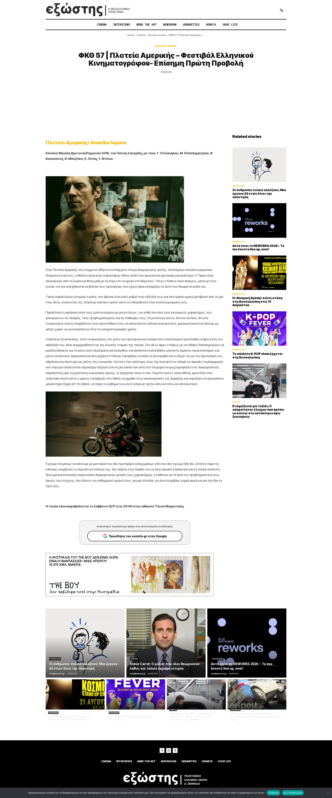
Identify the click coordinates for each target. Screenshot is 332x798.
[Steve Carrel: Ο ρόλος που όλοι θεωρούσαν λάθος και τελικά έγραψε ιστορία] (165, 643)
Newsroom (238, 241)
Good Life (238, 186)
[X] (175, 750)
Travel (236, 402)
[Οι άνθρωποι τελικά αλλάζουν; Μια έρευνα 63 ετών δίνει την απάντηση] (259, 164)
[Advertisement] (166, 108)
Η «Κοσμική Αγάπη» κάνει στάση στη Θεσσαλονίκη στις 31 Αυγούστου (257, 301)
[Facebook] (162, 750)
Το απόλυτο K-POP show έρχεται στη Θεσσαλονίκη (257, 355)
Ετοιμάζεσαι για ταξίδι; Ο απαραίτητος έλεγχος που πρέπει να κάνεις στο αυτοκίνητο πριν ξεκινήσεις (258, 411)
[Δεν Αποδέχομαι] (327, 793)
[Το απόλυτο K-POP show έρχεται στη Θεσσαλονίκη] (259, 328)
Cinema (141, 35)
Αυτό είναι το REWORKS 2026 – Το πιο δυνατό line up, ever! (258, 247)
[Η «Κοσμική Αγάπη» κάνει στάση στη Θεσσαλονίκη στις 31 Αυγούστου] (259, 273)
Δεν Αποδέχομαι (293, 792)
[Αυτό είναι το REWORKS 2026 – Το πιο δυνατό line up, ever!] (259, 220)
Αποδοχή (274, 792)
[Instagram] (168, 750)
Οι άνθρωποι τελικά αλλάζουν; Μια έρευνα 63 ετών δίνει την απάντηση (259, 193)
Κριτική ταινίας (157, 35)
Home (130, 35)
